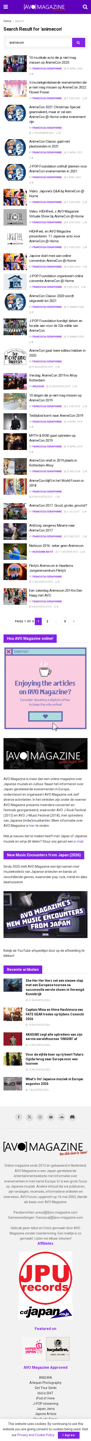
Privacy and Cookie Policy (35, 1435)
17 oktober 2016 (68, 552)
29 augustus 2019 (42, 367)
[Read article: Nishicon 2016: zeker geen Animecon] (15, 551)
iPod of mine (45, 1398)
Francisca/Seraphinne (47, 68)
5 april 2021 (73, 177)
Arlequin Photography (45, 1383)
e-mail (78, 841)
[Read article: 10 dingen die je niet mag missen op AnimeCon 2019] (15, 401)
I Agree (69, 1435)
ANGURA (45, 1377)
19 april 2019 (74, 446)
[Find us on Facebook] (18, 1117)
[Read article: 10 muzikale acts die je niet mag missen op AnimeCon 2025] (15, 63)
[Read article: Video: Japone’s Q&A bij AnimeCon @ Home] (15, 197)
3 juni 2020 (73, 247)
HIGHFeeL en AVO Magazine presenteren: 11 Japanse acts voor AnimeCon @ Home (54, 236)
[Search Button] (85, 7)
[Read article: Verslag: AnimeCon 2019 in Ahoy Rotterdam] (15, 381)
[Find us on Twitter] (29, 1117)
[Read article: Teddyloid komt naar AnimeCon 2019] (15, 421)
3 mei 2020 (72, 287)
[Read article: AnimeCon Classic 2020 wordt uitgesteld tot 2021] (15, 302)
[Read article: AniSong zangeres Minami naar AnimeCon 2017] (15, 531)
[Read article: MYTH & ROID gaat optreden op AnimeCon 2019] (15, 441)
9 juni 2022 (73, 98)
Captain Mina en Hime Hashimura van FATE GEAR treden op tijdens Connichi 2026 (55, 1014)
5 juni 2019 (73, 406)
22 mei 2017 (73, 536)
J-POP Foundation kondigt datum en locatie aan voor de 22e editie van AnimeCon (55, 326)
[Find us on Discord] (72, 1117)
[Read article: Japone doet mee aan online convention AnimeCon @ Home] (15, 261)
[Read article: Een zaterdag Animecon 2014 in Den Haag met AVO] (15, 596)
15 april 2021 (74, 152)
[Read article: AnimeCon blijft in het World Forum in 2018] (15, 486)
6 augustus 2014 (41, 606)
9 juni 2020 (73, 202)
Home (7, 21)
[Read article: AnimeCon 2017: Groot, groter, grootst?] (15, 511)
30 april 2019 (74, 421)
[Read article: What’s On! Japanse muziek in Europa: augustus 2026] (13, 1083)
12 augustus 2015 (42, 582)
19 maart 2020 (75, 336)
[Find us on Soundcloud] (61, 1117)
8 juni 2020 (73, 222)
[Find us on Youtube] (51, 1117)
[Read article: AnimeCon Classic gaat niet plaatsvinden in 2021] (15, 147)
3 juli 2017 (73, 511)
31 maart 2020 (75, 307)
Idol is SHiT (45, 1393)
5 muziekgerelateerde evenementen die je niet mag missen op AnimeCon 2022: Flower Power (58, 87)
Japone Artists (45, 1414)
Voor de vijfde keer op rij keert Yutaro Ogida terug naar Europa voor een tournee (55, 1059)
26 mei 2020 (73, 267)
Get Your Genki (45, 1388)
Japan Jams (45, 1409)
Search (19, 21)
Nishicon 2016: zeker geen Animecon (56, 546)
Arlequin (38, 386)
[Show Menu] (6, 7)
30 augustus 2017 (42, 497)
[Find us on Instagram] (40, 1117)
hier (32, 825)
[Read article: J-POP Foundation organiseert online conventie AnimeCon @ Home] (15, 282)
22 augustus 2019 (59, 386)
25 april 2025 (74, 68)
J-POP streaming (45, 1403)
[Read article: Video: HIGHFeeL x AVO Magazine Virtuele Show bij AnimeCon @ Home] (15, 217)
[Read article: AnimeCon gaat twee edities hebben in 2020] (15, 356)
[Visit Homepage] (45, 7)
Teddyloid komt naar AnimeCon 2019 (56, 416)
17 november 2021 (42, 133)
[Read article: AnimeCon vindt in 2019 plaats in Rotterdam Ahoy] (15, 466)
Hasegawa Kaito (42, 552)
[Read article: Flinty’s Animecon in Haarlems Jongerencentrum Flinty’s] (15, 571)
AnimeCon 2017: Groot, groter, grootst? (58, 505)
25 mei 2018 (73, 471)
